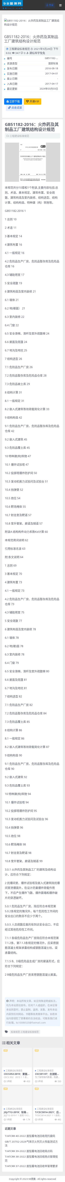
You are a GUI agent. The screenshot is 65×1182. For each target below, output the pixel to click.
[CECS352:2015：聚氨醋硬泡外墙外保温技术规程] (17, 1057)
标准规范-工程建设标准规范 (25, 1031)
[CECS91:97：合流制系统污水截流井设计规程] (48, 1057)
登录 (51, 5)
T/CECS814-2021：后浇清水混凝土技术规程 (48, 1114)
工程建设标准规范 (19, 48)
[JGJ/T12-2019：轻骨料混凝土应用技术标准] (17, 1096)
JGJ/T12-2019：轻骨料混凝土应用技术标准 (16, 1114)
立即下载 (14, 101)
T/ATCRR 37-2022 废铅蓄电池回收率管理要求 (31, 1166)
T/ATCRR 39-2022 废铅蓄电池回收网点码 (29, 1151)
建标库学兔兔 (37, 53)
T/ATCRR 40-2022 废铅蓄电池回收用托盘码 (30, 1136)
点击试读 (16, 107)
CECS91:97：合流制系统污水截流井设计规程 (47, 1075)
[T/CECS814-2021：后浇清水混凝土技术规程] (48, 1096)
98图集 (32, 1178)
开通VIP (34, 101)
